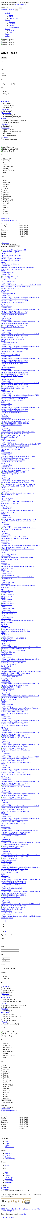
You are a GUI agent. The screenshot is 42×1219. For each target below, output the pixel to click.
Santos (7, 1173)
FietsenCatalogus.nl (8, 1211)
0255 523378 (5, 218)
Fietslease (12, 23)
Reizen (11, 32)
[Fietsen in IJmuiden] (8, 9)
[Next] (5, 930)
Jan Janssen (8, 1182)
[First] (5, 921)
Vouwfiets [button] (5, 137)
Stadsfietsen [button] (5, 128)
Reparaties (12, 25)
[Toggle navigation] (16, 10)
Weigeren (4, 1217)
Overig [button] (4, 118)
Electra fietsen (9, 1180)
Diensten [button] (7, 20)
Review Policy (36, 1209)
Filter (4, 57)
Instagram (6, 1189)
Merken (11, 16)
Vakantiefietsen (13, 18)
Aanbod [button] (7, 13)
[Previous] (5, 923)
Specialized (8, 1179)
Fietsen (11, 15)
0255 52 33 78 (5, 1109)
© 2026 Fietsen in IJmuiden (9, 1209)
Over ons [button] (7, 29)
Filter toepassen (6, 1100)
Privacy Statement (24, 1209)
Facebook (6, 1187)
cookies (23, 1214)
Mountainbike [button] (6, 113)
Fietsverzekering (14, 27)
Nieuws (7, 34)
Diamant (7, 1175)
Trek (6, 1172)
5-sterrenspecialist (20, 4)
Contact (7, 36)
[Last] (5, 931)
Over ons (11, 30)
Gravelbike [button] (5, 101)
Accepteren (10, 1217)
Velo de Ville (9, 1177)
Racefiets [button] (5, 124)
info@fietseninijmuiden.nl (9, 220)
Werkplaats (12, 22)
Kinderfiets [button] (5, 109)
